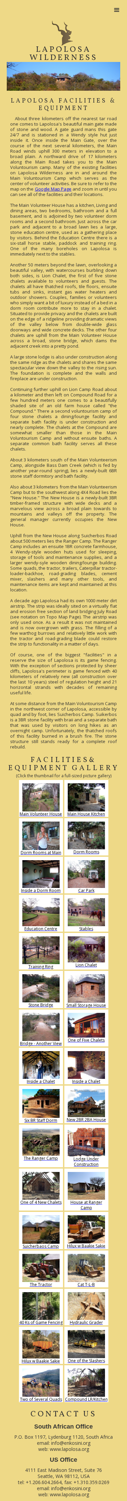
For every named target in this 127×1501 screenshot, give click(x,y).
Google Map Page (53, 189)
